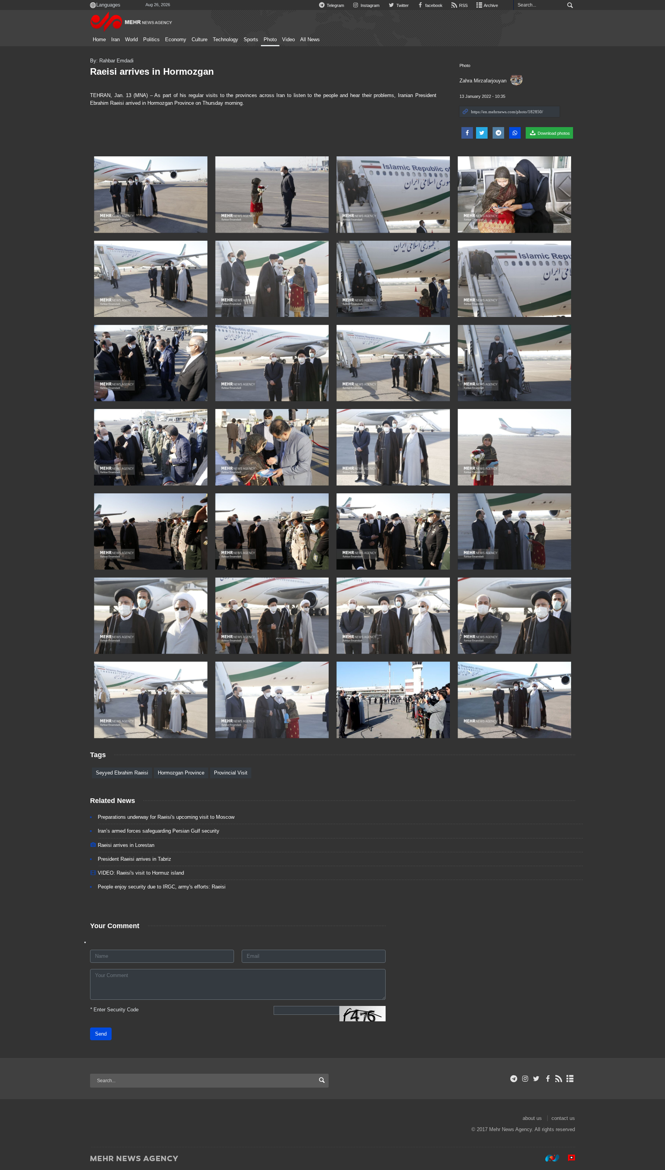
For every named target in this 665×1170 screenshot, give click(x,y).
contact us (563, 1118)
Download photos (553, 133)
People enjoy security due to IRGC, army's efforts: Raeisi (162, 887)
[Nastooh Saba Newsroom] (548, 1158)
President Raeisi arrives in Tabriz (134, 859)
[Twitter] (536, 1079)
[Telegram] (514, 1079)
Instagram (369, 5)
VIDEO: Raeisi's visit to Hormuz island (141, 873)
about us (532, 1118)
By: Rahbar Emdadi (112, 61)
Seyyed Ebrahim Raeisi (122, 773)
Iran (115, 39)
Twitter (401, 5)
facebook (433, 5)
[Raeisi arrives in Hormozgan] (150, 194)
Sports (251, 39)
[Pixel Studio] (567, 1158)
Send (101, 1034)
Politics (151, 39)
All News (310, 39)
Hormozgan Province (181, 773)
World (131, 39)
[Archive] (570, 1079)
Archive (490, 5)
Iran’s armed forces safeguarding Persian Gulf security (158, 831)
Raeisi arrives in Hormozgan (152, 71)
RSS (463, 5)
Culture (199, 39)
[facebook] (547, 1079)
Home (99, 39)
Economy (175, 39)
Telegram (335, 5)
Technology (225, 39)
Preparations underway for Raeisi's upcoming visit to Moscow (166, 817)
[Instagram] (525, 1079)
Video (288, 39)
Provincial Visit (230, 773)
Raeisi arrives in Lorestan (126, 845)
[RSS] (559, 1079)
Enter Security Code (114, 1009)
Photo (270, 39)
